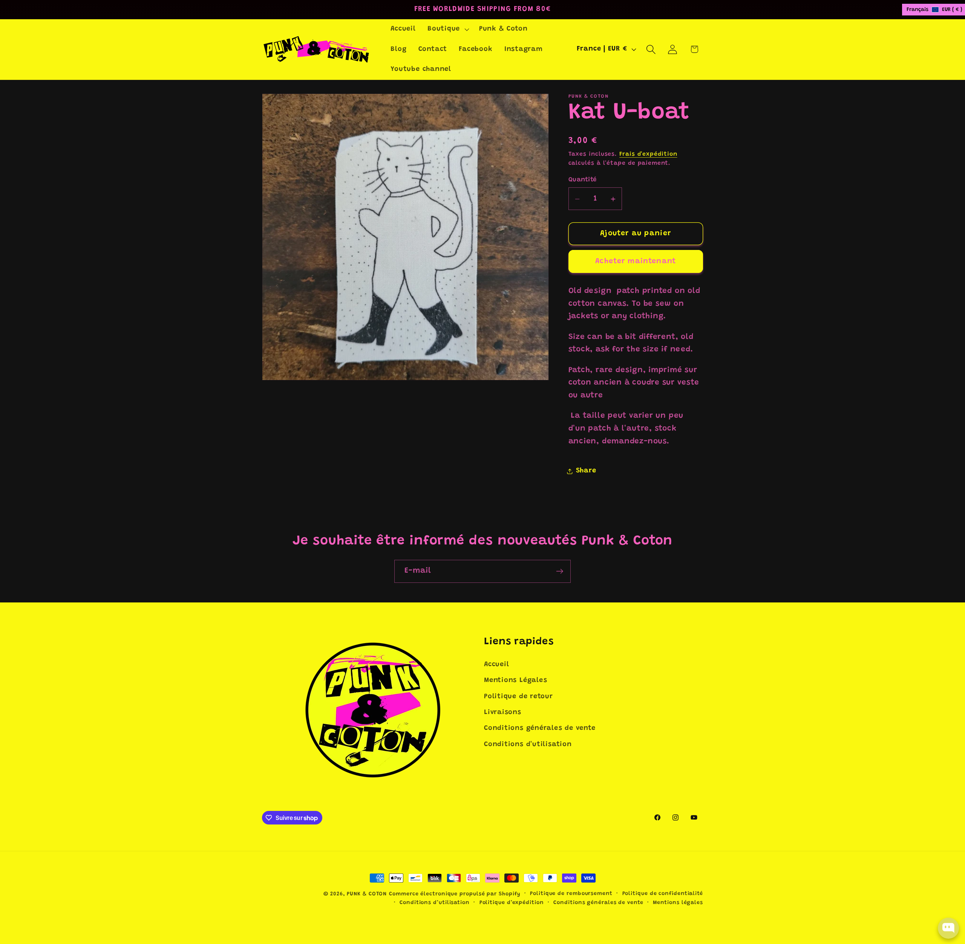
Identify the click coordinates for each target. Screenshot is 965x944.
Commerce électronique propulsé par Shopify (454, 894)
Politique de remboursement (571, 893)
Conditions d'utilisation (528, 744)
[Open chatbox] (948, 928)
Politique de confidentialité (662, 893)
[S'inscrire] (559, 571)
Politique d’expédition (511, 903)
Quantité (582, 180)
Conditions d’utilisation (435, 903)
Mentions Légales (515, 680)
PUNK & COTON (367, 894)
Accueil (496, 664)
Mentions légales (678, 903)
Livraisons (502, 712)
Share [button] (586, 470)
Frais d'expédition (648, 155)
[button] (447, 29)
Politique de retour (518, 696)
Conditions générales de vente (540, 728)
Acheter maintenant (635, 261)
